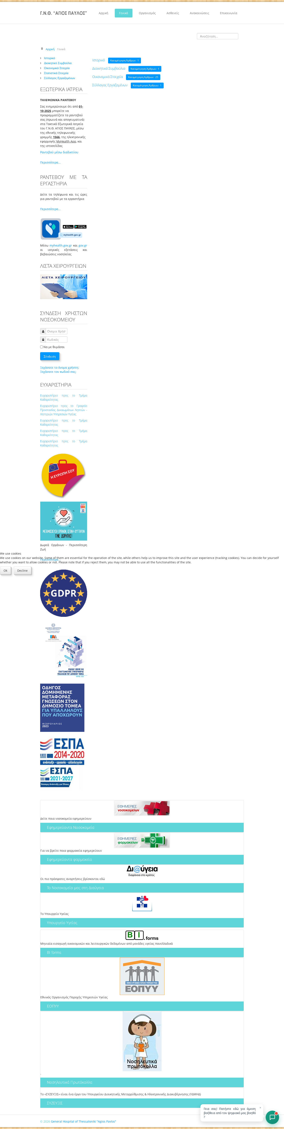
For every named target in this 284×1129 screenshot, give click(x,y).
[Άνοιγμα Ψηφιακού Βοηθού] (272, 1117)
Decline (22, 571)
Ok (5, 571)
